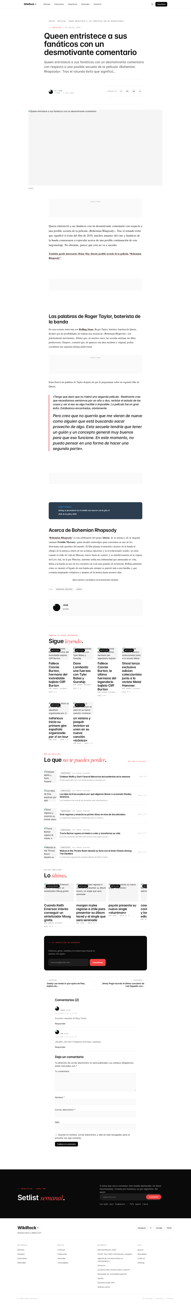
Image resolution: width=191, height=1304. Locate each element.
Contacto (97, 4)
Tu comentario (62, 1071)
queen (79, 589)
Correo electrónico (65, 1109)
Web (57, 1122)
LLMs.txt (141, 1258)
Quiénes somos (104, 1287)
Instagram (142, 1228)
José (60, 91)
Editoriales (22, 1263)
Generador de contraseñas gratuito (112, 1274)
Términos (159, 1298)
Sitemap (141, 1263)
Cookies (169, 1298)
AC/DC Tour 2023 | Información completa (115, 1254)
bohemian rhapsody (64, 589)
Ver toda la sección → (137, 761)
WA (134, 91)
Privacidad (148, 1298)
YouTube (159, 1228)
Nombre (60, 1097)
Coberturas (72, 4)
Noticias (47, 4)
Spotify (101, 1278)
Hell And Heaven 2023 (107, 1250)
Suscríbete (161, 4)
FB (127, 91)
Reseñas (21, 1254)
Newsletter (142, 1254)
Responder (60, 1023)
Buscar (140, 1250)
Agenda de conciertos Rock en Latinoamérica (110, 1259)
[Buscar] (152, 4)
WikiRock (29, 4)
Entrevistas (59, 4)
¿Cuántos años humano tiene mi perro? (114, 1270)
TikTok (169, 1228)
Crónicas (61, 1250)
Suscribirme (98, 962)
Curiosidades (63, 1263)
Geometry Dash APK (106, 1283)
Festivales (85, 4)
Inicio (52, 21)
